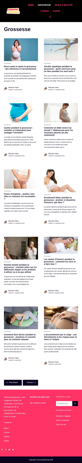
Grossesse (44, 5)
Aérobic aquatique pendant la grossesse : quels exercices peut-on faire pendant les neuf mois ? (60, 68)
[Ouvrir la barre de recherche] (50, 17)
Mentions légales (63, 416)
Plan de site (61, 424)
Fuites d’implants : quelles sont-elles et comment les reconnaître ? (19, 196)
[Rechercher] (75, 403)
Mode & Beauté (63, 5)
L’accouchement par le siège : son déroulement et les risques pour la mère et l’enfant (60, 337)
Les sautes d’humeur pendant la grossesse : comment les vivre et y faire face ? (60, 261)
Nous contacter (62, 420)
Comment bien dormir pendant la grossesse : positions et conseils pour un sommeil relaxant (20, 337)
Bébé (31, 5)
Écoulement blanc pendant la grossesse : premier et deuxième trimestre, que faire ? (59, 199)
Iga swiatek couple (38, 403)
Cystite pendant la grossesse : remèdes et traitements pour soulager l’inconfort (18, 130)
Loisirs (44, 11)
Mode (6, 441)
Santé (56, 11)
